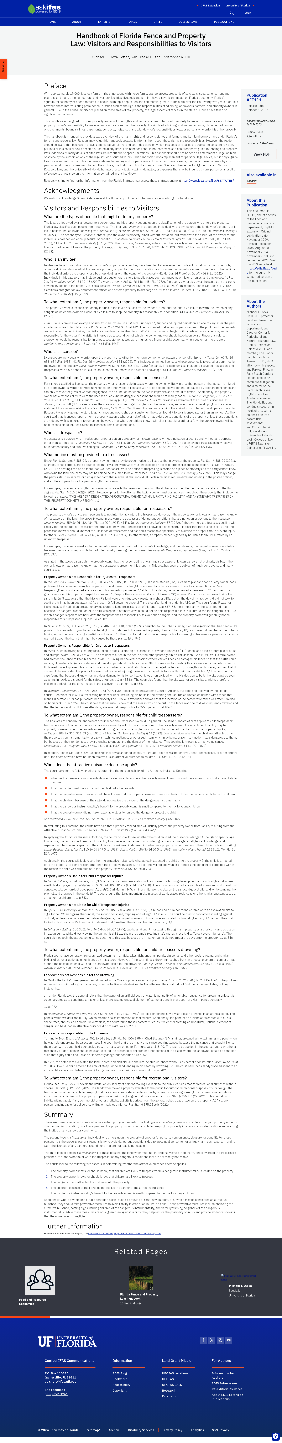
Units (158, 22)
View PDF (262, 154)
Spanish (251, 181)
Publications (224, 22)
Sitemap (93, 1430)
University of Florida (237, 5)
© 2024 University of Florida (58, 1430)
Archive (114, 1430)
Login (248, 12)
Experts (104, 22)
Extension (169, 1396)
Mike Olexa (266, 143)
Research (169, 1390)
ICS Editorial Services (227, 1389)
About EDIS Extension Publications (227, 1397)
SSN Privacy (220, 1430)
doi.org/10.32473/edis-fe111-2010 (261, 122)
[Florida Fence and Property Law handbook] (141, 1278)
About (77, 22)
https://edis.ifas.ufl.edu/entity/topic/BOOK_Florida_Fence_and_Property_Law (124, 1233)
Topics (132, 22)
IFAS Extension (210, 5)
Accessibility (121, 1385)
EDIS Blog (120, 1373)
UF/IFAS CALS (172, 1385)
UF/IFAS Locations (175, 1373)
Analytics (197, 1430)
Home (52, 22)
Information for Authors (223, 1375)
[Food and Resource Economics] (40, 1280)
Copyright (120, 1390)
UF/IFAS (168, 1379)
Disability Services (141, 1430)
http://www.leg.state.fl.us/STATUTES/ (208, 181)
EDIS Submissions (224, 1383)
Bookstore (120, 1379)
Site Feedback (55, 1390)
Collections (188, 22)
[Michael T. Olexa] (242, 1277)
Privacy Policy (172, 1430)
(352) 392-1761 (56, 1394)
